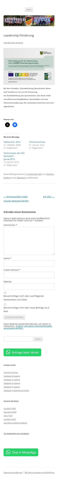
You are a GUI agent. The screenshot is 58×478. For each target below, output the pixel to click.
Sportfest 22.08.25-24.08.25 (15, 423)
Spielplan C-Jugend (12, 379)
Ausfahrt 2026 (10, 408)
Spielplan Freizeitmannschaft (16, 390)
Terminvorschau (37, 142)
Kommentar (10, 225)
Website (8, 281)
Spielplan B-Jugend (12, 376)
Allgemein (21, 177)
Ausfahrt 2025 (10, 419)
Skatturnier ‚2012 (12, 142)
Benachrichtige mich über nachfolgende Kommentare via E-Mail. (24, 298)
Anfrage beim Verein (25, 352)
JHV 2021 (48, 196)
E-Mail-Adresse (12, 269)
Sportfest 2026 (10, 412)
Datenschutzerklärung (13, 472)
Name (7, 258)
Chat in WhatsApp (24, 452)
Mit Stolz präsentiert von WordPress (39, 472)
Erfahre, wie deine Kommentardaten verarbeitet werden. (28, 327)
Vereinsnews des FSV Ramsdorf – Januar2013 (14, 156)
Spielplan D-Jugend (12, 383)
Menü (29, 9)
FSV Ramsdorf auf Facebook (16, 434)
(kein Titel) (8, 415)
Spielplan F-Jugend (12, 387)
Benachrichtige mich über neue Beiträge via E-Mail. (27, 309)
